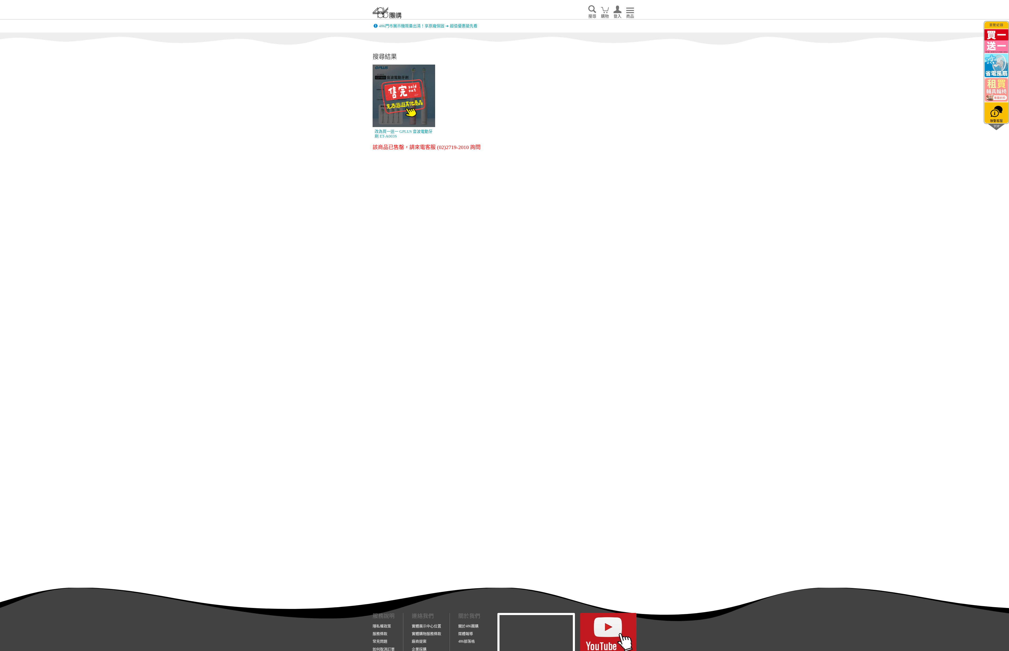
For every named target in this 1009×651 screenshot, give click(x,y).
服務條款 (380, 634)
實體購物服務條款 (426, 634)
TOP (996, 126)
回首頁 (387, 12)
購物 (605, 16)
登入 (617, 16)
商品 (630, 16)
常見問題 (380, 641)
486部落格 (466, 641)
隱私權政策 (382, 626)
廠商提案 (419, 641)
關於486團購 (468, 626)
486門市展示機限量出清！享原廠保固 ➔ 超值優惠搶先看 (428, 26)
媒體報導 (465, 634)
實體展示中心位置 (426, 626)
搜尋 (592, 16)
